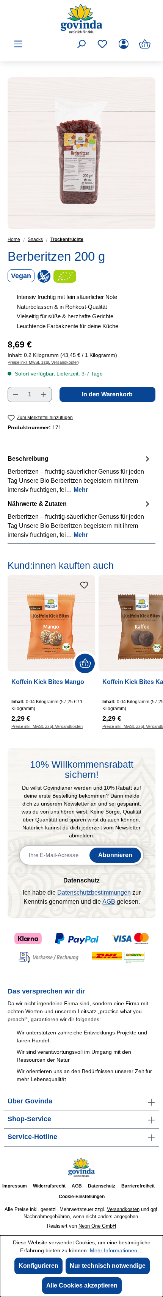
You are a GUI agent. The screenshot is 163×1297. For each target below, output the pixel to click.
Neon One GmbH (97, 1226)
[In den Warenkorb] (85, 663)
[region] (81, 153)
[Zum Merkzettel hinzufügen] (84, 585)
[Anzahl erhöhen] (44, 394)
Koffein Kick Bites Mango (47, 682)
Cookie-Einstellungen (82, 1196)
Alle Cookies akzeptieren (82, 1285)
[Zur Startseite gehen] (81, 18)
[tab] (80, 473)
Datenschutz (101, 1186)
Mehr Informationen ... (116, 1250)
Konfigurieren (38, 1266)
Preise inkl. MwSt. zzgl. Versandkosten (43, 362)
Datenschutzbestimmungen (94, 892)
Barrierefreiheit (138, 1186)
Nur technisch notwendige (108, 1266)
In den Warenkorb (107, 394)
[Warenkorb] (144, 44)
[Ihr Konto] (123, 44)
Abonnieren (115, 855)
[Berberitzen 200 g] (81, 153)
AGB (108, 901)
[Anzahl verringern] (16, 394)
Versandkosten (123, 1209)
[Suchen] (81, 44)
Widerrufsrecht (49, 1186)
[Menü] (18, 44)
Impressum (14, 1186)
